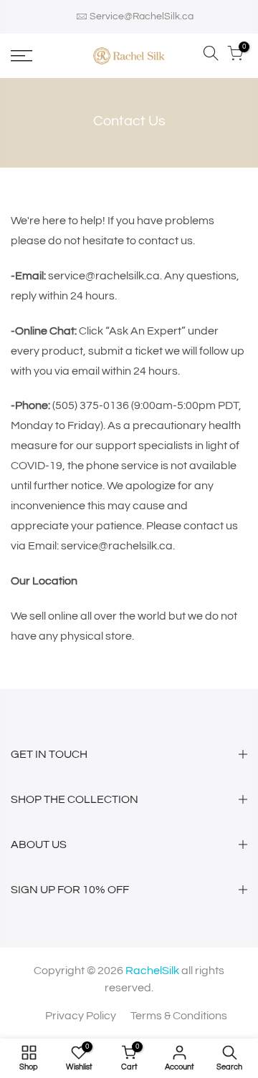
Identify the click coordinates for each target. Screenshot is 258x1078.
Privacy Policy (80, 1015)
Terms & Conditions (178, 1015)
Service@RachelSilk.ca (142, 16)
